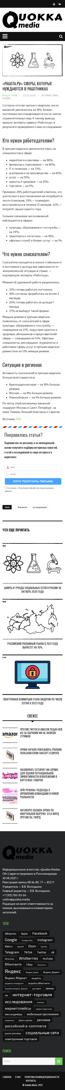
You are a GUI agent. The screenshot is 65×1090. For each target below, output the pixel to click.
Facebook (39, 933)
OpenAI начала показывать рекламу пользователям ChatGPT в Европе (41, 751)
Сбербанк (41, 965)
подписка (9, 1020)
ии (6, 995)
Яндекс (13, 971)
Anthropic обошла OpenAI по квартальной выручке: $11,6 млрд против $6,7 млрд (39, 813)
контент (40, 1002)
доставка (36, 988)
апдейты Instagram (14, 983)
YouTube (48, 958)
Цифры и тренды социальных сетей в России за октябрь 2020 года (32, 590)
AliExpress (10, 933)
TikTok (28, 952)
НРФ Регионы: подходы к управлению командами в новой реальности (39, 793)
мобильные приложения (43, 1014)
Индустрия (9, 95)
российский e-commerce (25, 1026)
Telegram (12, 952)
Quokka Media (31, 1085)
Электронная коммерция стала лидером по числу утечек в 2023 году (32, 701)
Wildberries (28, 958)
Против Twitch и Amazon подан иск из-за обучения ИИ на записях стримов (41, 732)
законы (50, 988)
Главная (7, 1077)
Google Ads (27, 940)
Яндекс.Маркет (16, 978)
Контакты (31, 1080)
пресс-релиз (25, 1020)
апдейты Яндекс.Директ (16, 988)
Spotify (44, 946)
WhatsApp (9, 959)
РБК (18, 419)
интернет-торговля (32, 994)
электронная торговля (21, 1039)
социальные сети (42, 1032)
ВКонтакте (13, 964)
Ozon (32, 946)
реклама (43, 1020)
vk (52, 952)
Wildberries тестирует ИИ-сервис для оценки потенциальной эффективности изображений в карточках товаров (39, 775)
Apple (24, 933)
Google (11, 939)
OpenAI (20, 946)
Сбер (29, 964)
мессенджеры (13, 1014)
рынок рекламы (13, 1033)
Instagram (44, 940)
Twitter (41, 952)
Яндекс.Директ (51, 972)
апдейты (36, 978)
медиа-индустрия (44, 1009)
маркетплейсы (18, 1008)
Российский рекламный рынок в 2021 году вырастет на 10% (32, 645)
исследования (40, 507)
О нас (18, 1077)
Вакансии (22, 507)
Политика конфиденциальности (42, 1077)
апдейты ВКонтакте (39, 983)
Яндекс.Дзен (32, 972)
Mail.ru (8, 946)
